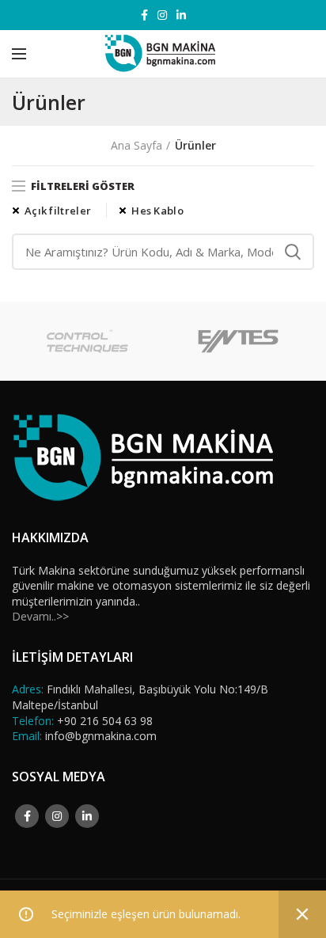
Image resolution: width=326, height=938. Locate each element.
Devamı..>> (40, 616)
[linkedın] (181, 15)
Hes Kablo (157, 210)
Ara (293, 252)
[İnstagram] (162, 15)
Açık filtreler (58, 210)
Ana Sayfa (136, 145)
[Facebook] (144, 15)
